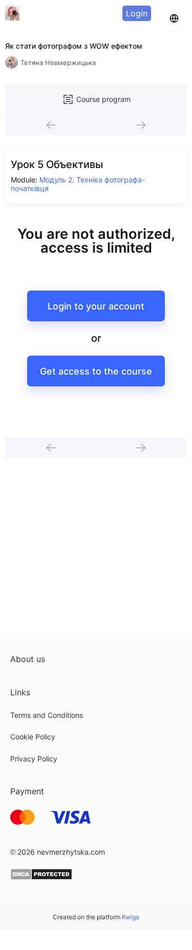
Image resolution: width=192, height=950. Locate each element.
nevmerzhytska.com (71, 852)
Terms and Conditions (46, 715)
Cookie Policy (32, 736)
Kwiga (130, 917)
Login (136, 13)
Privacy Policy (33, 758)
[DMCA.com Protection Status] (41, 877)
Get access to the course (96, 371)
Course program (103, 99)
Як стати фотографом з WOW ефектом (73, 46)
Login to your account (96, 306)
